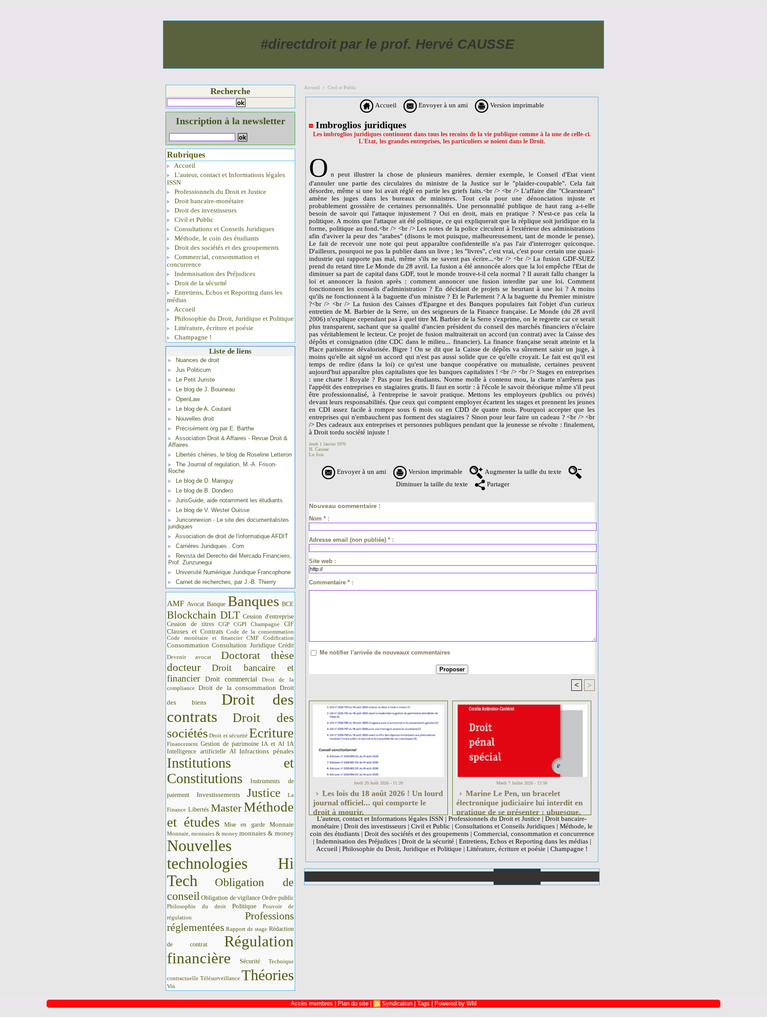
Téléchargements (422, 876)
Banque (216, 604)
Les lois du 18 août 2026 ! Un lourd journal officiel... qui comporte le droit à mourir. (378, 800)
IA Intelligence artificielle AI (230, 747)
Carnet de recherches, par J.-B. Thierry (226, 582)
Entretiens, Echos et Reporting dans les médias (224, 296)
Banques (253, 601)
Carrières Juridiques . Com (210, 546)
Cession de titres (190, 623)
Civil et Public (193, 219)
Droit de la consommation (237, 687)
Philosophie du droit (196, 906)
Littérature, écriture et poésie (213, 327)
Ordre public (278, 898)
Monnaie (281, 824)
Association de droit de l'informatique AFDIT (231, 536)
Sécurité (250, 961)
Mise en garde (244, 824)
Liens (470, 876)
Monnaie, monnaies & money (202, 833)
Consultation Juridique (244, 645)
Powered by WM (456, 1003)
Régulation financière (230, 949)
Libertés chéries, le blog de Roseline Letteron (234, 454)
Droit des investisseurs (205, 210)
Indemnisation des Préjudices (214, 273)
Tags (423, 1003)
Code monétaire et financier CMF (213, 638)
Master (226, 807)
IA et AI (273, 744)
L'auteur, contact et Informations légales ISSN (226, 178)
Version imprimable (516, 105)
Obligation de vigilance (230, 898)
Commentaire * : (331, 582)
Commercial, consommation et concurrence (213, 260)
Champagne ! (192, 337)
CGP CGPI (232, 624)
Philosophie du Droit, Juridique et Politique (233, 318)
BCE (288, 604)
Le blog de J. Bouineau (205, 389)
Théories (267, 975)
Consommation (188, 645)
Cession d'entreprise (268, 616)
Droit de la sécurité (200, 283)
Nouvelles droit (195, 418)
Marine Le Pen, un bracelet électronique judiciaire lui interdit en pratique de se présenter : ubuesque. (519, 800)
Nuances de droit (197, 360)
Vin (171, 986)
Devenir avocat (189, 657)
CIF (289, 624)
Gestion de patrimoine (230, 744)
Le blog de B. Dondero (204, 490)
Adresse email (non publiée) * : (351, 539)
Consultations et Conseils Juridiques (223, 229)
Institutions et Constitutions (230, 770)
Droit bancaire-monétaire (208, 201)
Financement (182, 744)
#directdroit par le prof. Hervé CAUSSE (387, 44)
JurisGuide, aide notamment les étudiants (229, 500)
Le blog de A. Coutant (203, 409)
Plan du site (569, 876)
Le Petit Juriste (195, 379)
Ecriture (271, 733)
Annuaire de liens (517, 877)
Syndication (397, 1003)
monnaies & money (266, 833)
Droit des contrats (230, 708)
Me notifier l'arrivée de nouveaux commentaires (385, 652)
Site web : (322, 561)
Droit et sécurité (228, 735)
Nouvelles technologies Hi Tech (230, 863)
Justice (264, 793)
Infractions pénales (266, 751)
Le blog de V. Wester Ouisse (212, 510)
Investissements (218, 794)
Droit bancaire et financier (230, 673)
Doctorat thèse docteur (230, 661)
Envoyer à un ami (442, 105)
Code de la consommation (260, 631)
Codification (278, 638)
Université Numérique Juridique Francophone (233, 572)
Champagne (265, 624)
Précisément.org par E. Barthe (215, 428)
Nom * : (319, 518)
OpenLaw (188, 399)
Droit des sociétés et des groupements (226, 247)
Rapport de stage (246, 929)
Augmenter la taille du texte (522, 471)
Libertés (198, 809)
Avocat (195, 604)
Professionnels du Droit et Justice (219, 191)
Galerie (375, 876)
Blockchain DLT (203, 615)
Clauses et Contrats (195, 631)
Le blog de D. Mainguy (204, 480)
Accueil (184, 165)
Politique (244, 906)
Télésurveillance (220, 978)
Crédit (286, 645)
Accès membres (312, 1003)
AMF (175, 603)
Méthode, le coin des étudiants (216, 238)
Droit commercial (231, 679)
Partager (497, 484)
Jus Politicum (193, 370)
